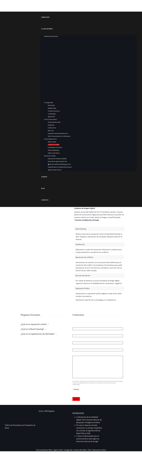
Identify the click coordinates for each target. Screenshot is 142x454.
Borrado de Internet (83, 276)
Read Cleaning (81, 229)
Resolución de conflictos (84, 257)
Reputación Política (83, 288)
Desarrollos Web (80, 450)
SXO (89, 450)
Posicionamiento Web (44, 450)
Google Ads (68, 450)
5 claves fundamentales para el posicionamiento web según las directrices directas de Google (87, 438)
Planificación (80, 244)
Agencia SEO (58, 450)
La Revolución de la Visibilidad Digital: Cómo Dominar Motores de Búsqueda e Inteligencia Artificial (89, 420)
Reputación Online (99, 450)
